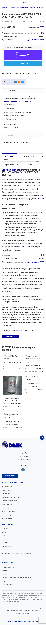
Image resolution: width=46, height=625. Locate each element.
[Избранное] (36, 2)
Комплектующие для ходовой (11, 515)
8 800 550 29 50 (26, 247)
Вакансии (5, 532)
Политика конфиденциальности (12, 550)
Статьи (4, 574)
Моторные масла (7, 486)
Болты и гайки (6, 494)
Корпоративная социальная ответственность (16, 553)
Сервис (4, 581)
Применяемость (12, 164)
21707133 (40, 199)
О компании (5, 528)
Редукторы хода (7, 504)
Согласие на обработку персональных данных (16, 578)
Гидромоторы (6, 508)
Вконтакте (23, 469)
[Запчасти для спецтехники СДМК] (23, 445)
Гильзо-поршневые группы (10, 501)
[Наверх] (42, 437)
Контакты (5, 543)
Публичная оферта (7, 557)
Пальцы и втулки (7, 490)
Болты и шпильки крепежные (11, 497)
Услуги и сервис (7, 546)
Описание (9, 156)
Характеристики (27, 156)
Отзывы (29, 164)
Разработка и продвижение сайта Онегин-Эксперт (23, 621)
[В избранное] (21, 356)
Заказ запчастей (7, 585)
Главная (4, 8)
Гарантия (4, 571)
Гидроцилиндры (7, 518)
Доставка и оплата (8, 567)
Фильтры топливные (8, 511)
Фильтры (40, 8)
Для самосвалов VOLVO (35, 40)
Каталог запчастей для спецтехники (22, 8)
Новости (4, 536)
